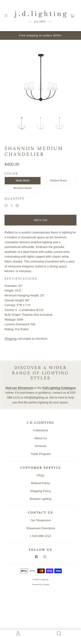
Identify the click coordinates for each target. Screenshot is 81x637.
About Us (40, 438)
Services (40, 446)
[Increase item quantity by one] (17, 206)
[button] (13, 78)
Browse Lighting (40, 498)
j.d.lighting (44, 580)
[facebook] (36, 557)
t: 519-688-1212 (40, 536)
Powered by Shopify (40, 584)
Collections (40, 430)
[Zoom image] (40, 78)
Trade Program (40, 453)
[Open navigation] (9, 15)
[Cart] (72, 16)
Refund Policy (40, 483)
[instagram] (44, 557)
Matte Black (23, 180)
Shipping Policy (40, 491)
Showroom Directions (40, 528)
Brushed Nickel (22, 187)
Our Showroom (41, 520)
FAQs (40, 475)
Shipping (11, 338)
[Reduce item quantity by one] (6, 206)
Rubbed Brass (58, 180)
